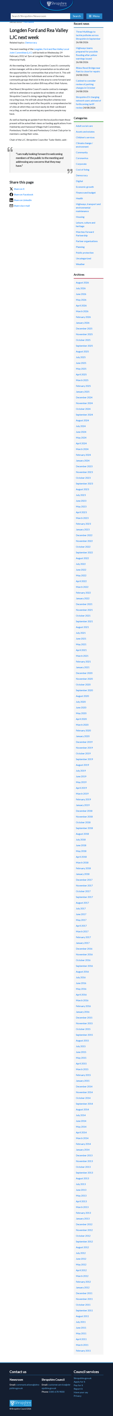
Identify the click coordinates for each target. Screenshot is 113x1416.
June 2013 (81, 1189)
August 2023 (82, 489)
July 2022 (81, 563)
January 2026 (82, 322)
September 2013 (84, 1172)
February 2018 (83, 868)
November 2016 (84, 954)
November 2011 (84, 1298)
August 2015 (82, 1040)
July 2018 (81, 839)
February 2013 (83, 1212)
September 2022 (84, 552)
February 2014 (83, 1143)
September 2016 (84, 965)
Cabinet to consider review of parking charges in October (86, 84)
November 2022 (84, 540)
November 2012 (84, 1230)
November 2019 (84, 747)
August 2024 (82, 420)
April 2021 (81, 650)
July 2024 (81, 426)
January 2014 (82, 1149)
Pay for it (78, 1385)
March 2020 (82, 724)
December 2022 (84, 535)
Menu (96, 16)
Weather (80, 264)
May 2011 (81, 1333)
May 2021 (81, 644)
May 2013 (81, 1195)
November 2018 (84, 816)
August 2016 (82, 971)
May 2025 (81, 368)
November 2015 (84, 1023)
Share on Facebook (23, 194)
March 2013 (82, 1207)
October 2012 (83, 1235)
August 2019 (82, 764)
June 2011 (81, 1327)
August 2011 (82, 1316)
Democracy (31, 42)
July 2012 (81, 1253)
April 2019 (81, 787)
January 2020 (82, 736)
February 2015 (83, 1075)
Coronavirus (82, 158)
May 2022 (81, 575)
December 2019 (84, 741)
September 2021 (84, 621)
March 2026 (82, 311)
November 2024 (84, 403)
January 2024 (82, 460)
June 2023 (81, 500)
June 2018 (81, 845)
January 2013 (82, 1218)
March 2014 (82, 1138)
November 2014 (84, 1092)
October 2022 (83, 546)
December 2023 (84, 466)
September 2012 (84, 1241)
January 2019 (82, 805)
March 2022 (82, 586)
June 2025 (81, 362)
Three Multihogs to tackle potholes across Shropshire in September (88, 35)
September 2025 (84, 345)
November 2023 (84, 472)
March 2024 (82, 449)
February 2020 (83, 730)
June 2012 (81, 1258)
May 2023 (81, 506)
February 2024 (83, 454)
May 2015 (81, 1057)
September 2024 (84, 414)
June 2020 (81, 707)
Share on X (19, 188)
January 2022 (82, 598)
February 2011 (83, 1350)
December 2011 (84, 1293)
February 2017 (83, 937)
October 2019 (83, 753)
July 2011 (81, 1321)
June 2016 (81, 983)
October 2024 (83, 408)
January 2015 (82, 1080)
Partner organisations (87, 241)
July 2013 (81, 1184)
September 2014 (84, 1103)
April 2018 (81, 856)
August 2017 (82, 902)
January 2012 (82, 1287)
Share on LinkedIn (23, 200)
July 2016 (81, 977)
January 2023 (82, 529)
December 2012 (84, 1224)
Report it (78, 1388)
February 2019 (83, 799)
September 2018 (84, 828)
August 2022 (82, 558)
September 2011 (84, 1310)
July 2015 (81, 1046)
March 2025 (82, 380)
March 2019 (82, 793)
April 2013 (81, 1201)
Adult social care (84, 125)
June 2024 (81, 431)
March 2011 (82, 1344)
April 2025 (81, 374)
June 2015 (81, 1052)
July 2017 (81, 908)
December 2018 (84, 810)
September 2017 (84, 897)
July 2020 (81, 701)
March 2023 (82, 518)
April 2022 (81, 581)
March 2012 (82, 1276)
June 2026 (81, 294)
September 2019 (84, 759)
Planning (80, 246)
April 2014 (81, 1132)
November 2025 (84, 334)
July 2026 (81, 288)
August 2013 (82, 1178)
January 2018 (82, 874)
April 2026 (81, 305)
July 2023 (81, 495)
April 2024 (81, 443)
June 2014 (81, 1120)
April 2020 (81, 718)
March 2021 (82, 655)
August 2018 (82, 833)
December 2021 (84, 604)
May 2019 (81, 782)
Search (77, 16)
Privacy (77, 1395)
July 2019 (81, 770)
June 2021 (81, 638)
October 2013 (83, 1166)
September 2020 (84, 690)
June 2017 (81, 914)
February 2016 (83, 1006)
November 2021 (84, 609)
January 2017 (82, 942)
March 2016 (82, 1000)
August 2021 (82, 627)
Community (82, 152)
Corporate (81, 163)
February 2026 (83, 317)
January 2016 (82, 1011)
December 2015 (84, 1017)
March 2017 (82, 931)
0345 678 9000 (56, 1391)
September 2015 (84, 1034)
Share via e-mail (22, 205)
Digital (79, 181)
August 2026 (82, 282)
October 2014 (83, 1097)
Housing (80, 216)
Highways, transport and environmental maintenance (88, 207)
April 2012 (81, 1270)
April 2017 (81, 925)
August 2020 (82, 696)
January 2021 (82, 667)
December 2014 (84, 1086)
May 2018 (81, 851)
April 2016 (81, 994)
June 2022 (81, 569)
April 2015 (81, 1063)
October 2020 (83, 684)
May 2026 (81, 299)
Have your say (81, 1392)
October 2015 (83, 1029)
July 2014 (81, 1115)
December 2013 (84, 1155)
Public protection (85, 252)
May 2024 (81, 437)
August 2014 (82, 1109)
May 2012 (81, 1264)
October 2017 (83, 891)
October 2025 (83, 340)
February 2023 (83, 523)
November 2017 (84, 885)
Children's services (85, 137)
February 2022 (83, 592)
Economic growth (85, 186)
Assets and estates (85, 131)
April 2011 (81, 1339)
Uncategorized (83, 258)
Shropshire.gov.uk (83, 1378)
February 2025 (83, 385)
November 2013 (84, 1161)
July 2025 (81, 357)
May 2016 (81, 988)
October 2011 (83, 1304)
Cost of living (82, 169)
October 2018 (83, 822)
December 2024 (84, 397)
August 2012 (82, 1247)
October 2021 (83, 615)
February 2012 (83, 1281)
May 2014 (81, 1126)
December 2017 (84, 879)
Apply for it (79, 1381)
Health (79, 198)
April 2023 (81, 512)
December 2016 (84, 948)
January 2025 (82, 391)
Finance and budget (86, 192)
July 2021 (81, 632)
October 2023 (83, 477)
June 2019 (81, 776)
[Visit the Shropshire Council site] (21, 1403)
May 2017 (81, 919)
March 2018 (82, 862)
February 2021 (83, 661)
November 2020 (84, 678)
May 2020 (81, 713)
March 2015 (82, 1069)
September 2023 (84, 483)
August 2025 (82, 351)
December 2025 (84, 328)
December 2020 (84, 673)
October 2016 (83, 960)
